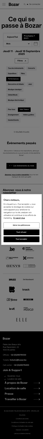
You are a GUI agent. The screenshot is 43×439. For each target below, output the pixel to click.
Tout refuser (21, 232)
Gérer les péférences (21, 225)
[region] (21, 219)
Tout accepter (21, 239)
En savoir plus (19, 218)
